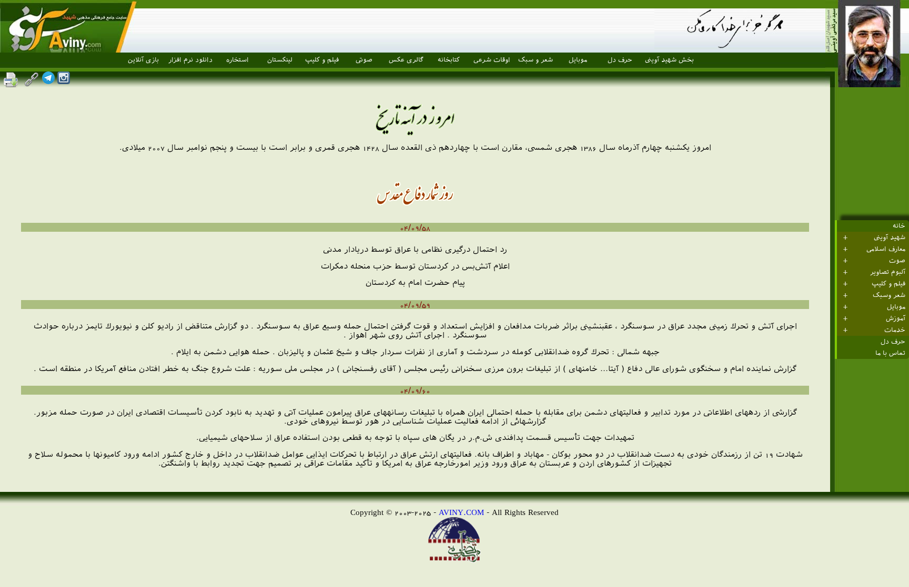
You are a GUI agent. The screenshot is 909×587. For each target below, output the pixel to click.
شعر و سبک (535, 60)
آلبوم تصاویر (887, 272)
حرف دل (620, 60)
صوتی (364, 60)
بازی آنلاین (143, 60)
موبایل (578, 60)
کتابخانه (449, 60)
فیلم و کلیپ (322, 60)
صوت (897, 260)
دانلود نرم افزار (190, 60)
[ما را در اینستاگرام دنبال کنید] (63, 81)
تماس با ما (890, 353)
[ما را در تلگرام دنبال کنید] (48, 81)
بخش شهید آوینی (669, 60)
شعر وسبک (889, 295)
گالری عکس (406, 60)
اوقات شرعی (491, 60)
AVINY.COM (461, 512)
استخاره (237, 60)
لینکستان (279, 60)
